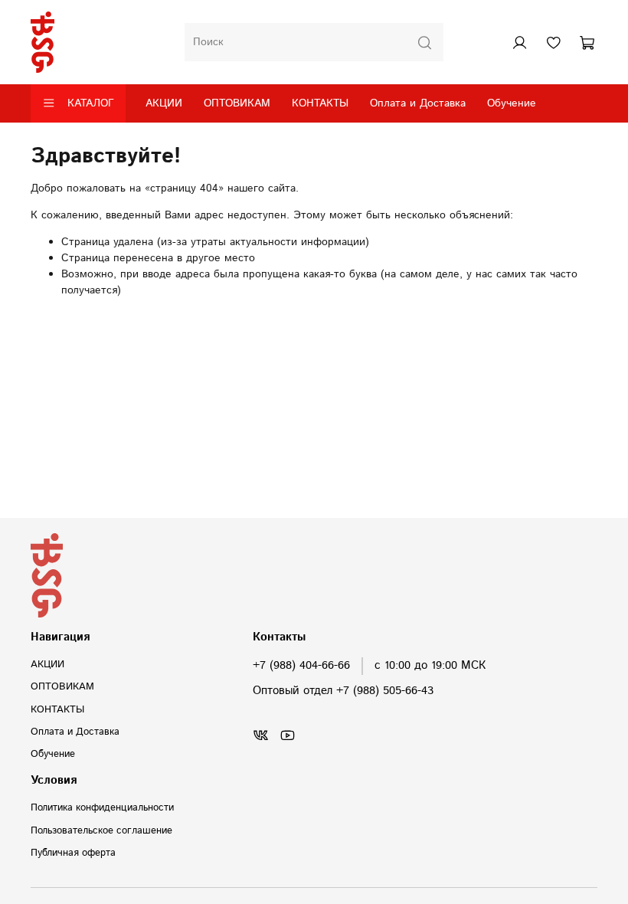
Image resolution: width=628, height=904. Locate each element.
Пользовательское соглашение (101, 830)
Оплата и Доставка (418, 103)
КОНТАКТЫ (320, 103)
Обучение (511, 103)
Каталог (90, 103)
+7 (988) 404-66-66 (301, 665)
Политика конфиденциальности (102, 807)
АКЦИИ (164, 103)
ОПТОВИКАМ (237, 103)
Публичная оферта (73, 853)
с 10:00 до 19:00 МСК (430, 665)
